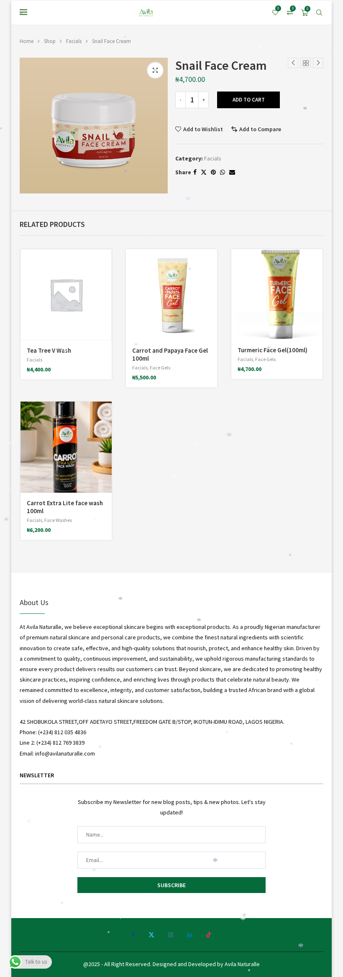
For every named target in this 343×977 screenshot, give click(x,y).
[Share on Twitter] (204, 172)
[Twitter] (151, 935)
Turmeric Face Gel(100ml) (272, 350)
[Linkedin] (189, 935)
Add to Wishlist (203, 129)
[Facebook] (133, 935)
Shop (50, 41)
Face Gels (160, 367)
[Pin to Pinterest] (213, 172)
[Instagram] (170, 935)
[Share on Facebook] (195, 172)
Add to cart (249, 99)
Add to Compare (260, 129)
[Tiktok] (209, 935)
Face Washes (58, 520)
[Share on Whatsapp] (222, 172)
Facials (74, 41)
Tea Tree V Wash (49, 350)
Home (26, 41)
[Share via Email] (232, 172)
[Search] (319, 12)
